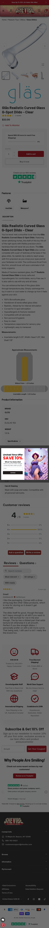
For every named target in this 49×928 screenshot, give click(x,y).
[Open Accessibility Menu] (3, 925)
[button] (3, 919)
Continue (12, 472)
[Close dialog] (46, 450)
